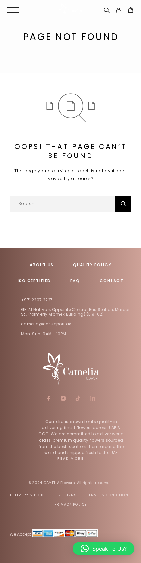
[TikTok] (77, 399)
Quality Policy (92, 265)
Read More (70, 458)
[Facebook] (48, 399)
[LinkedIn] (92, 399)
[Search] (106, 11)
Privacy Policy (70, 504)
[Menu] (13, 10)
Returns (67, 495)
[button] (103, 548)
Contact (112, 280)
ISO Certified (34, 280)
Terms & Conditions (109, 495)
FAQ (75, 280)
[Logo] (70, 9)
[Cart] (130, 11)
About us (41, 265)
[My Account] (118, 11)
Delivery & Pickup (29, 495)
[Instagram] (63, 399)
